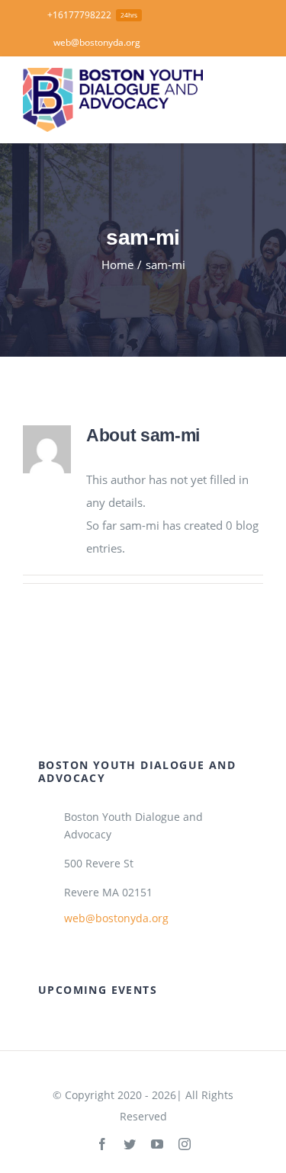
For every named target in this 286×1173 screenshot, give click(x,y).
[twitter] (130, 1144)
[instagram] (184, 1144)
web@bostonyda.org (116, 918)
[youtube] (157, 1144)
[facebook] (102, 1144)
